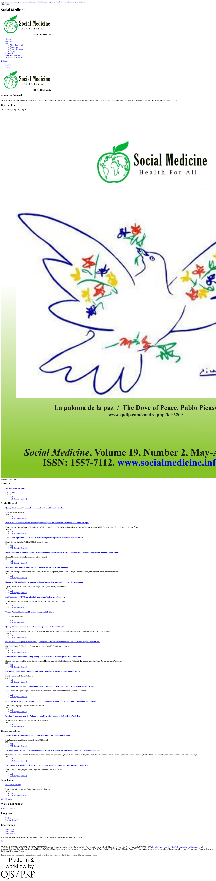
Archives (8, 41)
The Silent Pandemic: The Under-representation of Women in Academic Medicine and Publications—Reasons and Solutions (52, 750)
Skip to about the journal (46, 2)
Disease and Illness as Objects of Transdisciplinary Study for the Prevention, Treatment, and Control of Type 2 (47, 523)
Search (5, 61)
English (8, 818)
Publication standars (12, 55)
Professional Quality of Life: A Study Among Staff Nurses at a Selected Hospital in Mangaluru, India (43, 657)
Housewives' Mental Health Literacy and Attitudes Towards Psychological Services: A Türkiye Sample (44, 582)
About (7, 43)
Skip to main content (8, 2)
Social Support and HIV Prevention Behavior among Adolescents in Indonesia (35, 597)
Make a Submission (8, 809)
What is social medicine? (14, 57)
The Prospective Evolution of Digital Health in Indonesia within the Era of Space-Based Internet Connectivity (47, 765)
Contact (12, 51)
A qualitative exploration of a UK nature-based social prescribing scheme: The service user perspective (44, 538)
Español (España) (11, 820)
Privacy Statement (16, 49)
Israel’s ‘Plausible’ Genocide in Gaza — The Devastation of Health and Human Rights (38, 735)
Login (7, 67)
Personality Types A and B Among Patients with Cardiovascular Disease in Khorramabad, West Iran (43, 671)
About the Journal (16, 45)
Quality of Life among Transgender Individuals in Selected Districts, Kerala (34, 508)
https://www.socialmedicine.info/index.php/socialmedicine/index (175, 847)
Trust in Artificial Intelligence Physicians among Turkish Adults (29, 612)
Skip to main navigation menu (26, 2)
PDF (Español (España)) (18, 499)
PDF (11, 497)
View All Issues (6, 799)
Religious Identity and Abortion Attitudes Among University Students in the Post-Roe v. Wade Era (42, 716)
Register (8, 65)
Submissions (14, 47)
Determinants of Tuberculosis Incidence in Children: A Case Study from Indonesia (36, 567)
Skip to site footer (79, 2)
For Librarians (10, 834)
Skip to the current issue (64, 2)
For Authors (9, 832)
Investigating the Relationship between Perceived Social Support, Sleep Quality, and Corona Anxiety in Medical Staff (49, 686)
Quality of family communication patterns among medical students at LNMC (35, 627)
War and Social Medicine (15, 488)
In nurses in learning (13, 785)
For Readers (9, 829)
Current (8, 39)
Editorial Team (10, 53)
